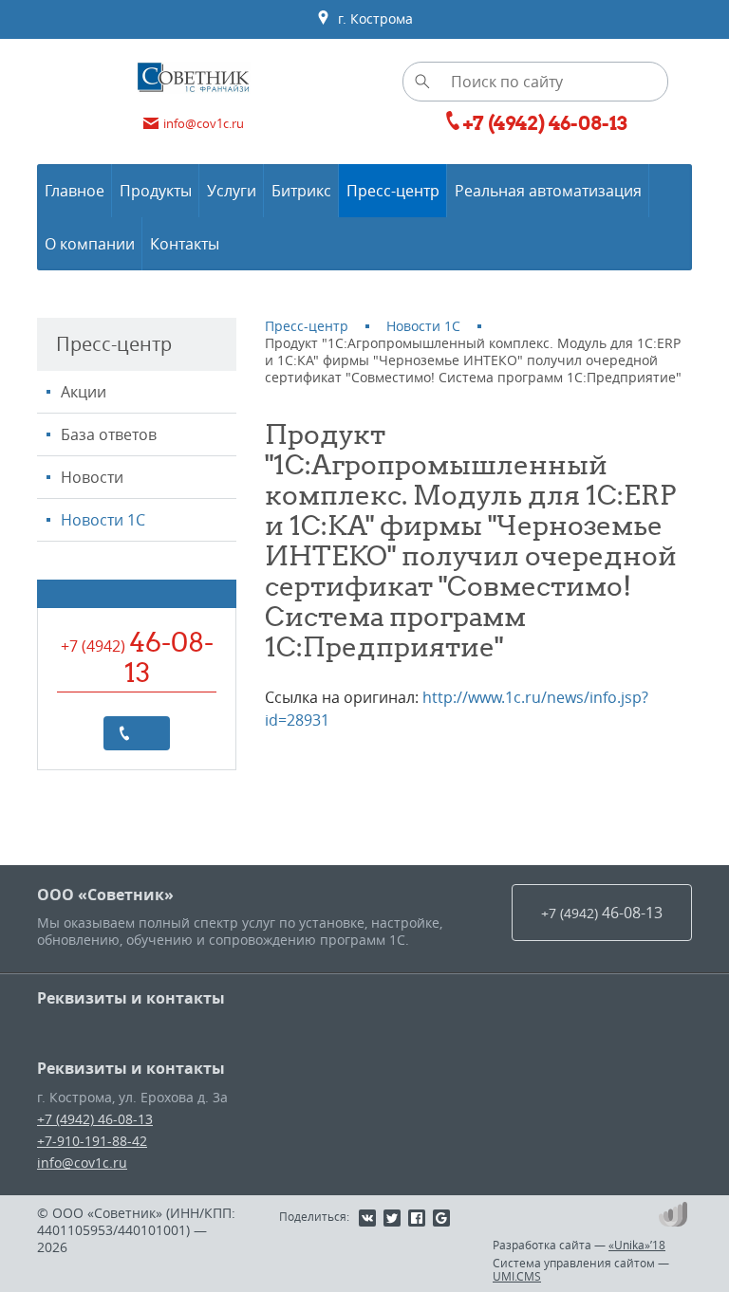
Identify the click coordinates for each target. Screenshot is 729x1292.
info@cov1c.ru (82, 1163)
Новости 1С (103, 519)
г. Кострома (371, 18)
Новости (92, 477)
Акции (83, 391)
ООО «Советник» (105, 894)
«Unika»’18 (636, 1244)
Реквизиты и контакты (131, 997)
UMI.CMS (517, 1275)
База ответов (109, 434)
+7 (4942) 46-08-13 (95, 1119)
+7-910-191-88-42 (92, 1141)
